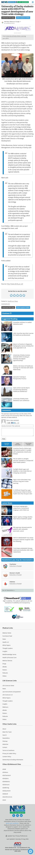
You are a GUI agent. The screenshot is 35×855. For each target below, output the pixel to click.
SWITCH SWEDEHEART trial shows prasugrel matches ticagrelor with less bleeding (23, 539)
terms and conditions (12, 823)
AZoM (4, 769)
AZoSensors (6, 784)
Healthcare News (13, 301)
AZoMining (6, 788)
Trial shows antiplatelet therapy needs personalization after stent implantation (23, 550)
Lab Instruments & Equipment (12, 692)
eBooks (5, 667)
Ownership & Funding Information (13, 759)
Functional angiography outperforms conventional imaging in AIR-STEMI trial (21, 508)
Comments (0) (5, 304)
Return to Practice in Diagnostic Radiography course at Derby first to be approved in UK (23, 346)
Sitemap (5, 741)
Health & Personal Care (9, 657)
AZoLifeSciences (7, 797)
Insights (5, 651)
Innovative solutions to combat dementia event (22, 323)
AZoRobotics (6, 781)
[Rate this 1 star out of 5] (11, 295)
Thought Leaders (8, 648)
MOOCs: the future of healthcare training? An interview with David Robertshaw (23, 367)
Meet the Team (7, 732)
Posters (5, 670)
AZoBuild (5, 794)
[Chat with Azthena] (30, 851)
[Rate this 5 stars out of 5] (23, 295)
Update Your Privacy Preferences (17, 836)
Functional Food (7, 636)
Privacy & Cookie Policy (9, 753)
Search (5, 735)
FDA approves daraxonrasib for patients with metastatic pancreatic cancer (22, 529)
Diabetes (12, 582)
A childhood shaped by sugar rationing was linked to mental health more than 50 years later (22, 492)
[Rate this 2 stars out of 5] (14, 295)
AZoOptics (6, 778)
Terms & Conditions (8, 750)
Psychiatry (13, 564)
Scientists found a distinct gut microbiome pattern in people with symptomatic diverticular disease (22, 451)
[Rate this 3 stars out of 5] (17, 295)
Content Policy (7, 756)
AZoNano (5, 772)
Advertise (5, 744)
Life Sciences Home (8, 685)
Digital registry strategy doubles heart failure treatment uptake (22, 518)
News (4, 639)
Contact (5, 747)
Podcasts (5, 673)
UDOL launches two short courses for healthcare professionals (23, 334)
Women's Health (15, 573)
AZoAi (4, 800)
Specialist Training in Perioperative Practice (19, 378)
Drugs (4, 664)
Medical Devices (7, 660)
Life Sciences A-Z (8, 695)
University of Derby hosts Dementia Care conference (21, 399)
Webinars (5, 707)
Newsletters (6, 738)
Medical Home (7, 633)
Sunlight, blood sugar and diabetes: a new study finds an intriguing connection (22, 471)
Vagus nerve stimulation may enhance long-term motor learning (22, 481)
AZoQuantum (6, 791)
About (4, 729)
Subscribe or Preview (15, 566)
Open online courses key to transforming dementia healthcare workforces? (21, 389)
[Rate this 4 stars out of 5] (20, 295)
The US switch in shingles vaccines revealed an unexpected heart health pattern (23, 460)
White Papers (6, 645)
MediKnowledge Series (9, 654)
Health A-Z (6, 642)
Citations (6, 313)
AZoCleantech (7, 775)
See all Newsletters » (8, 590)
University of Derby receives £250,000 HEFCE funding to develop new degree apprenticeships (21, 357)
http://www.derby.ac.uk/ (15, 284)
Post (3, 439)
